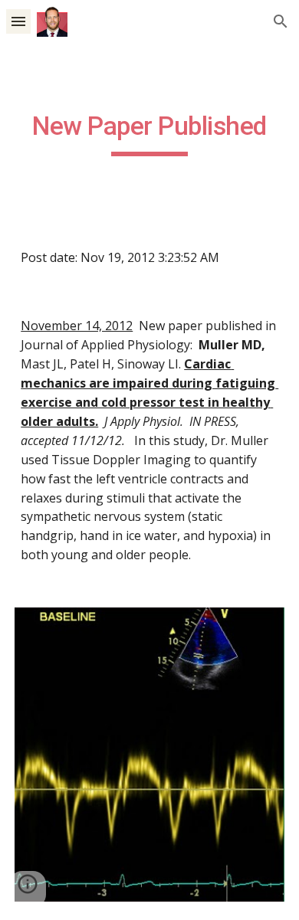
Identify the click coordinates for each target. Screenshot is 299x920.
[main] (149, 133)
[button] (18, 21)
